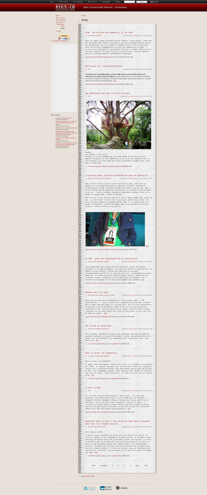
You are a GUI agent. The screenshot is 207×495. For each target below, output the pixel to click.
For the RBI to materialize (60, 41)
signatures (112, 295)
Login (111, 57)
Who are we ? (92, 2)
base (92, 426)
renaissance (100, 261)
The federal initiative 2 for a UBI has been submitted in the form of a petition (66, 123)
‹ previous (103, 465)
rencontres (106, 295)
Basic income (63, 2)
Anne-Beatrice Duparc (133, 96)
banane (93, 356)
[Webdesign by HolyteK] (89, 489)
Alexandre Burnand (133, 261)
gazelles (100, 295)
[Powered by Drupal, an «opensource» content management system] (105, 489)
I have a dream (92, 388)
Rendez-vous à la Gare (96, 292)
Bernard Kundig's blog (103, 57)
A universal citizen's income (64, 118)
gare (96, 295)
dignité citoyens (98, 426)
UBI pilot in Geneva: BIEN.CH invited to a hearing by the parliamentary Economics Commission (66, 144)
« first (93, 465)
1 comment (91, 378)
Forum (63, 26)
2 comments (92, 456)
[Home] (65, 10)
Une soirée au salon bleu (98, 326)
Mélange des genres (96, 35)
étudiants (98, 356)
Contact (117, 2)
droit (104, 426)
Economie (93, 261)
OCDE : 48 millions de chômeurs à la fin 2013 (109, 33)
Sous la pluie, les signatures (101, 353)
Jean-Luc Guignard (134, 295)
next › (138, 465)
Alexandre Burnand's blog (104, 283)
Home (52, 2)
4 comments (92, 166)
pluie (102, 356)
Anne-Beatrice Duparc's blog (115, 166)
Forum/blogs (106, 2)
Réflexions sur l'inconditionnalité (103, 66)
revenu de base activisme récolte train (101, 178)
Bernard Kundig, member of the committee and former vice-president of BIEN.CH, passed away (66, 133)
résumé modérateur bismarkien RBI (100, 328)
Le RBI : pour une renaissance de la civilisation (111, 259)
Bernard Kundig (135, 35)
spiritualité (106, 261)
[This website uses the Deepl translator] (122, 489)
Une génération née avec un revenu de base (107, 93)
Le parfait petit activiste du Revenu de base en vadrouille (116, 176)
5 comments (92, 344)
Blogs (63, 28)
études (93, 295)
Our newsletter (77, 2)
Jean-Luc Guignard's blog (104, 316)
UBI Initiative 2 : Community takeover (66, 128)
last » (146, 465)
